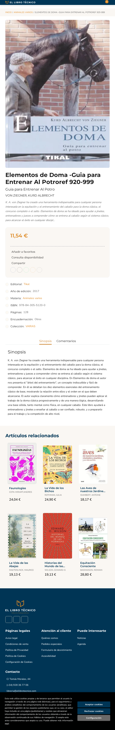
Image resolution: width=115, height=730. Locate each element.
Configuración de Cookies (18, 662)
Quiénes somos (49, 638)
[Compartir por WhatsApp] (26, 270)
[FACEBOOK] (8, 619)
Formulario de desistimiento (56, 650)
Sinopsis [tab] (45, 341)
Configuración (94, 718)
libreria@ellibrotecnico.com (21, 691)
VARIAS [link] (30, 326)
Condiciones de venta (16, 644)
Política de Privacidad (16, 650)
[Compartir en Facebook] (13, 270)
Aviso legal (11, 638)
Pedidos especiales (51, 644)
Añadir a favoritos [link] (23, 251)
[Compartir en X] (19, 270)
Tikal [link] (26, 284)
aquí (7, 723)
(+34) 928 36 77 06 (17, 685)
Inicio (8, 12)
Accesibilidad (48, 656)
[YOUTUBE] (24, 619)
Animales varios (23, 12)
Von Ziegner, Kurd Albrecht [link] (29, 195)
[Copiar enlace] (39, 270)
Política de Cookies (15, 656)
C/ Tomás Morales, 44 (18, 679)
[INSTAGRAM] (16, 619)
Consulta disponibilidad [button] (27, 257)
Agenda (81, 644)
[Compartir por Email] (32, 270)
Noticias (81, 638)
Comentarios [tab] (66, 341)
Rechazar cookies (93, 711)
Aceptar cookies (94, 704)
